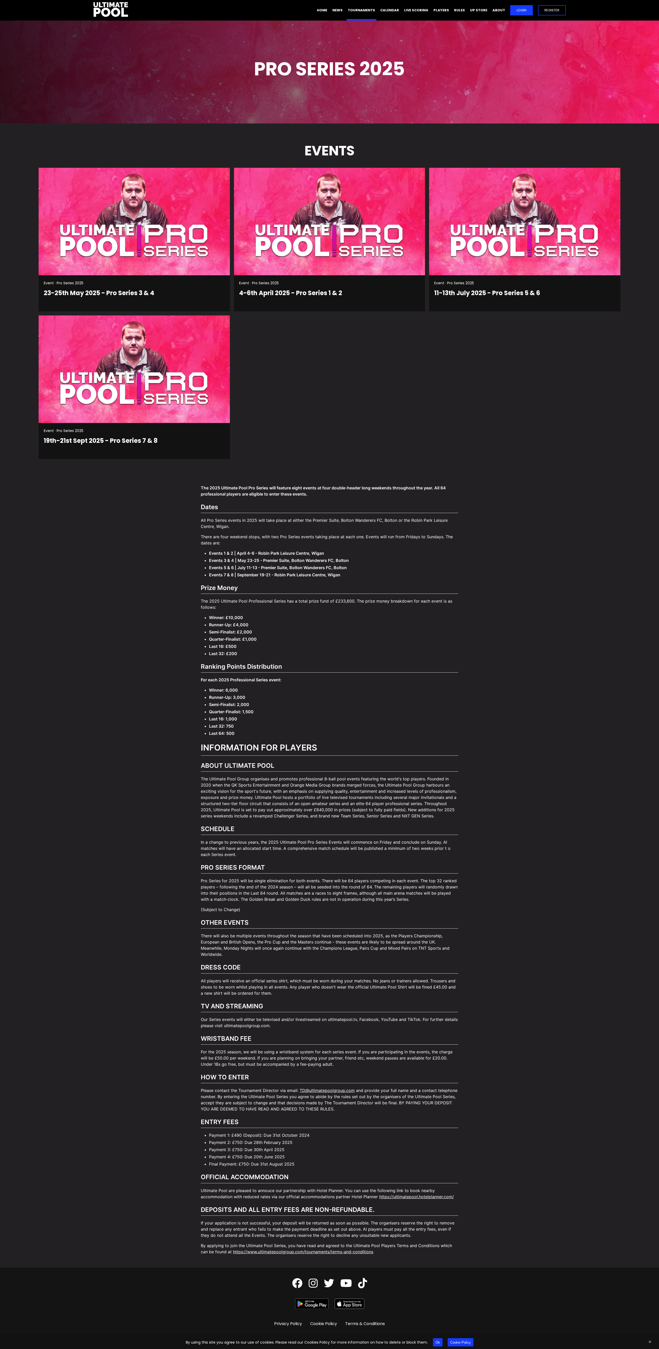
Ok (438, 1342)
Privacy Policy (288, 1324)
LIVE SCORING (416, 10)
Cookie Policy (460, 1342)
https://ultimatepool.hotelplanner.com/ (416, 1196)
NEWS (337, 10)
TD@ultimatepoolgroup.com (327, 1090)
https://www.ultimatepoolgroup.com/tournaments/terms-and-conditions (303, 1251)
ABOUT (498, 10)
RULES (459, 10)
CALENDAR (389, 10)
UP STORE (478, 10)
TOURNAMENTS (361, 10)
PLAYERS (441, 10)
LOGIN (521, 10)
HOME (322, 10)
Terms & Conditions (365, 1324)
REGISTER (551, 10)
